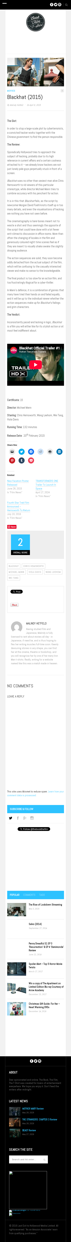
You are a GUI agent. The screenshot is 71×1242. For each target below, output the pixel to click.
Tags (42, 895)
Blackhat (14, 566)
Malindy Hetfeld (16, 105)
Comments (29, 895)
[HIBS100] (14, 1213)
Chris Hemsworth (33, 566)
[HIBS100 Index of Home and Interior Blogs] (24, 1209)
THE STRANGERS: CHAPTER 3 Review (39, 1119)
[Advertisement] (35, 861)
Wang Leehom (53, 572)
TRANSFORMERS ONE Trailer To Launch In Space (47, 484)
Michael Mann (16, 572)
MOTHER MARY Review (33, 1108)
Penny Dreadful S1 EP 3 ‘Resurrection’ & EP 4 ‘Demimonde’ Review (46, 947)
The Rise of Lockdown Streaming (45, 904)
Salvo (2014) (35, 924)
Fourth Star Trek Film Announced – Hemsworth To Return (18, 506)
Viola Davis (35, 572)
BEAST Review (29, 1130)
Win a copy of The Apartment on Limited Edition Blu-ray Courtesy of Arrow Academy (46, 987)
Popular (15, 895)
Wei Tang (14, 578)
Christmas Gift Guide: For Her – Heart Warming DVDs (44, 1005)
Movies (11, 90)
